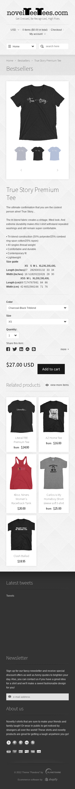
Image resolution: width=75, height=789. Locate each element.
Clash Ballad (21, 556)
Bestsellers (24, 60)
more (63, 349)
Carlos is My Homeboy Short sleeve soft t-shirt (54, 499)
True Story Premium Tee (47, 60)
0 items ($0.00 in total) (35, 29)
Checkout (56, 29)
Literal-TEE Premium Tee (21, 440)
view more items (59, 385)
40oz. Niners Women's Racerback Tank (21, 499)
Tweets (10, 595)
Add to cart (51, 369)
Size (8, 315)
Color (9, 301)
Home (9, 60)
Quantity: (11, 329)
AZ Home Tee (54, 438)
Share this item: (15, 343)
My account (36, 34)
